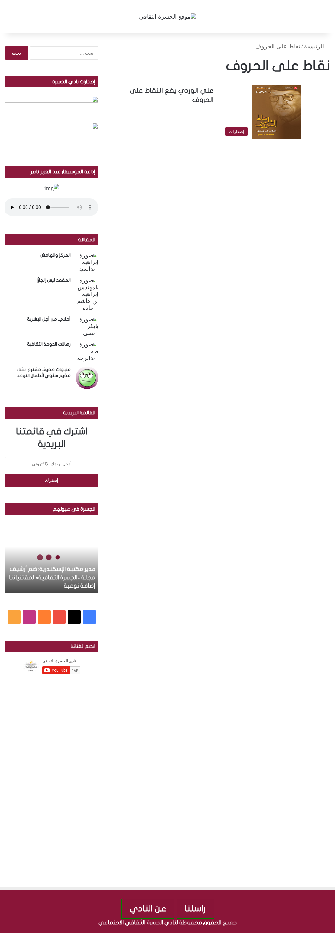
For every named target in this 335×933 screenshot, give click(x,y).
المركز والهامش (55, 255)
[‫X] (74, 617)
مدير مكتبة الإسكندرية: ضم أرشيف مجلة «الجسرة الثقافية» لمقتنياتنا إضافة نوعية (52, 577)
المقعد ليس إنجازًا (54, 280)
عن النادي (148, 908)
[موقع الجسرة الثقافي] (167, 16)
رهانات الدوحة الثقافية (49, 344)
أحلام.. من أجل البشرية (49, 319)
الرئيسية (315, 46)
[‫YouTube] (59, 617)
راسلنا (195, 908)
